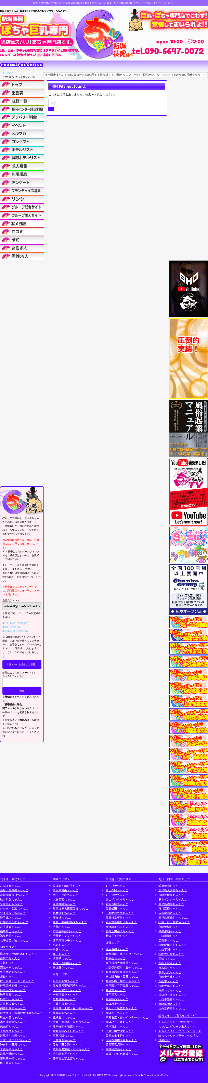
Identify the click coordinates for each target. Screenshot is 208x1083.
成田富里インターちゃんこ (17, 981)
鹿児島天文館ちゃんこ (172, 890)
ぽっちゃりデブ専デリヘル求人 (178, 1036)
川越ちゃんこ (8, 976)
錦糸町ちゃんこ (10, 1026)
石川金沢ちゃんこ (117, 895)
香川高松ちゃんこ (169, 908)
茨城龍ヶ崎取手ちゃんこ (68, 886)
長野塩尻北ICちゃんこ (120, 927)
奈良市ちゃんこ (116, 990)
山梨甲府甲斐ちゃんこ (120, 913)
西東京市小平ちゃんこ (67, 940)
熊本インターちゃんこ (172, 899)
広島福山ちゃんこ (169, 913)
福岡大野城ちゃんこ (171, 954)
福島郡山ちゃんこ (11, 931)
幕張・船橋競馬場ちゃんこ (70, 922)
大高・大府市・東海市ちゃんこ (73, 1022)
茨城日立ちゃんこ (64, 967)
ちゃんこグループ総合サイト (176, 1022)
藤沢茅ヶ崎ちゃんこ (13, 1058)
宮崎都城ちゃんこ (169, 927)
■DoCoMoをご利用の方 (15, 623)
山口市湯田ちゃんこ (171, 999)
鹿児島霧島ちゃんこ (171, 904)
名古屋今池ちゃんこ (65, 981)
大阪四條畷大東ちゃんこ (121, 1040)
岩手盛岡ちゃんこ (11, 927)
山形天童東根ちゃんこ (14, 890)
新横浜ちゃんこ (63, 918)
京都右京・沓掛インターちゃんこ (127, 1017)
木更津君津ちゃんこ (13, 1022)
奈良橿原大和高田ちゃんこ (123, 963)
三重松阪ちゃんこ (64, 1036)
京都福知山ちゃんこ (118, 1049)
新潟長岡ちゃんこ (117, 904)
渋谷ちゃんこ (61, 949)
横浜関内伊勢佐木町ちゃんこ (18, 954)
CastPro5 (161, 1075)
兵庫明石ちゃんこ (117, 999)
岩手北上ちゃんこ (11, 918)
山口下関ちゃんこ (169, 949)
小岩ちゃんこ (61, 945)
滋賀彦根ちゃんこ (117, 949)
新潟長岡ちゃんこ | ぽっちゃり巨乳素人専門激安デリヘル (85, 1075)
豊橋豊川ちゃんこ (64, 1017)
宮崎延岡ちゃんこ (169, 1004)
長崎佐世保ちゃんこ (171, 895)
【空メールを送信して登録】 (22, 664)
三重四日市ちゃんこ (65, 1004)
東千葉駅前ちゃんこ (13, 972)
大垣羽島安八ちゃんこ (67, 990)
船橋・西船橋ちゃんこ (67, 963)
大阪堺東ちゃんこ (117, 1004)
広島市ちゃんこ (168, 940)
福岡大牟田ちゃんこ (171, 986)
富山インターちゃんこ (120, 899)
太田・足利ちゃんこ (65, 895)
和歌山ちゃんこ (116, 958)
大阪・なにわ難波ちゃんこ (123, 1054)
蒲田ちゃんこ (61, 954)
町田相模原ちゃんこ (13, 1004)
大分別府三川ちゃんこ (172, 1009)
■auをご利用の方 (11, 627)
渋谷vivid (164, 1040)
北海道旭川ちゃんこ (13, 913)
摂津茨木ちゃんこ (117, 1026)
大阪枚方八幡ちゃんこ (120, 1022)
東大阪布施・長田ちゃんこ (123, 976)
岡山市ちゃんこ (168, 981)
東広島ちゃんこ (168, 967)
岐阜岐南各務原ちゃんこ (68, 1026)
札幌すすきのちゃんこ (14, 922)
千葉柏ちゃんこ (63, 927)
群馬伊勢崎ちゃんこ (13, 1054)
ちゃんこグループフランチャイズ (179, 1031)
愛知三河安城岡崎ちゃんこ (70, 985)
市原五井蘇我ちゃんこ (67, 931)
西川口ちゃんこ (10, 958)
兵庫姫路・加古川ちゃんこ (123, 981)
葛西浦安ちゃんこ (64, 913)
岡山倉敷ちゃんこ (169, 963)
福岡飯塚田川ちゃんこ (172, 945)
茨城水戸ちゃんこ (11, 967)
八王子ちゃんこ (63, 958)
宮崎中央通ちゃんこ (171, 977)
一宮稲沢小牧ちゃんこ (67, 994)
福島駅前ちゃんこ (11, 936)
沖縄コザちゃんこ (169, 990)
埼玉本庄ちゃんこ (11, 1017)
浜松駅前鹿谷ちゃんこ (67, 1054)
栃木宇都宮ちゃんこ (13, 990)
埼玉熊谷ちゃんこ (11, 994)
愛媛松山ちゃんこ (169, 886)
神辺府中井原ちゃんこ (172, 995)
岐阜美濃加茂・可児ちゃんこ (71, 1049)
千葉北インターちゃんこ (68, 936)
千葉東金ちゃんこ (11, 1031)
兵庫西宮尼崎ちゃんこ (120, 1044)
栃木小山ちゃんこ (11, 999)
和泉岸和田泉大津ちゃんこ (123, 972)
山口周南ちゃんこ (169, 936)
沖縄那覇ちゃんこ (169, 931)
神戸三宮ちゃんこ (117, 994)
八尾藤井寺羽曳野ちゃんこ (123, 985)
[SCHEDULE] (22, 92)
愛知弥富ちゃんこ (64, 999)
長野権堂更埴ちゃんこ (120, 918)
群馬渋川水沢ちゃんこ (14, 1036)
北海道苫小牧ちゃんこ (14, 940)
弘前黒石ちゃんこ (11, 904)
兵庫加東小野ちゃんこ (120, 1036)
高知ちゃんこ (167, 958)
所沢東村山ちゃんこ (65, 890)
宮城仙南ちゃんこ (11, 886)
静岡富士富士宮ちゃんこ (68, 1058)
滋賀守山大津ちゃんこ (120, 1031)
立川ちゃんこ (8, 963)
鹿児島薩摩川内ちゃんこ (174, 918)
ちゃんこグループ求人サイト (176, 1026)
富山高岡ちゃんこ (117, 890)
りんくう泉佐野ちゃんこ (121, 1008)
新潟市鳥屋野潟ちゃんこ (121, 922)
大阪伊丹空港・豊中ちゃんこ (124, 967)
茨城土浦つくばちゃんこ (15, 1040)
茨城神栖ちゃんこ (64, 904)
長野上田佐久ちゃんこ (120, 931)
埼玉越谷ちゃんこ (11, 1063)
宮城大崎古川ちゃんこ (14, 895)
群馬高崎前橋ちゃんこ (14, 985)
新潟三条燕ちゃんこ (118, 936)
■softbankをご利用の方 (15, 631)
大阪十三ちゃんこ (117, 1013)
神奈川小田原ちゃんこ (14, 1044)
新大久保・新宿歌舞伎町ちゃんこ (21, 1013)
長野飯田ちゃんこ (117, 908)
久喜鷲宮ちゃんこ (64, 899)
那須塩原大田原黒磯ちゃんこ (71, 908)
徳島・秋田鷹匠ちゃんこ (174, 922)
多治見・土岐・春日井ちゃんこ (73, 1008)
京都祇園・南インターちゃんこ (125, 954)
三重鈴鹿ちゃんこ (64, 1040)
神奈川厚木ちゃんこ (13, 1008)
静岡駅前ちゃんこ (64, 1013)
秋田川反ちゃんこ (11, 899)
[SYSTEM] (22, 109)
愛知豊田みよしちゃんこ (68, 1031)
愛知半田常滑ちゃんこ (67, 1044)
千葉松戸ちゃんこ (11, 1049)
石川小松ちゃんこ (117, 886)
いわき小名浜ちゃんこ (14, 908)
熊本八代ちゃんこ (169, 972)
